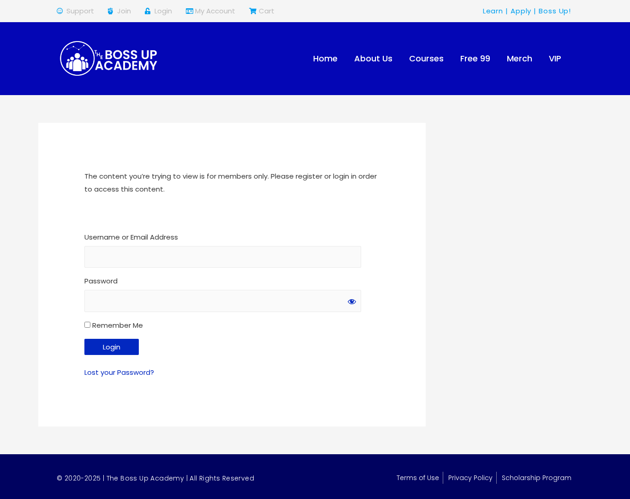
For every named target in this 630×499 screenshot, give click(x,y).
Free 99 (475, 58)
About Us (373, 58)
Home (325, 58)
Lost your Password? (119, 372)
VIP (555, 58)
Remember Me (116, 325)
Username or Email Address (131, 237)
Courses (426, 58)
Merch (519, 58)
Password (101, 281)
